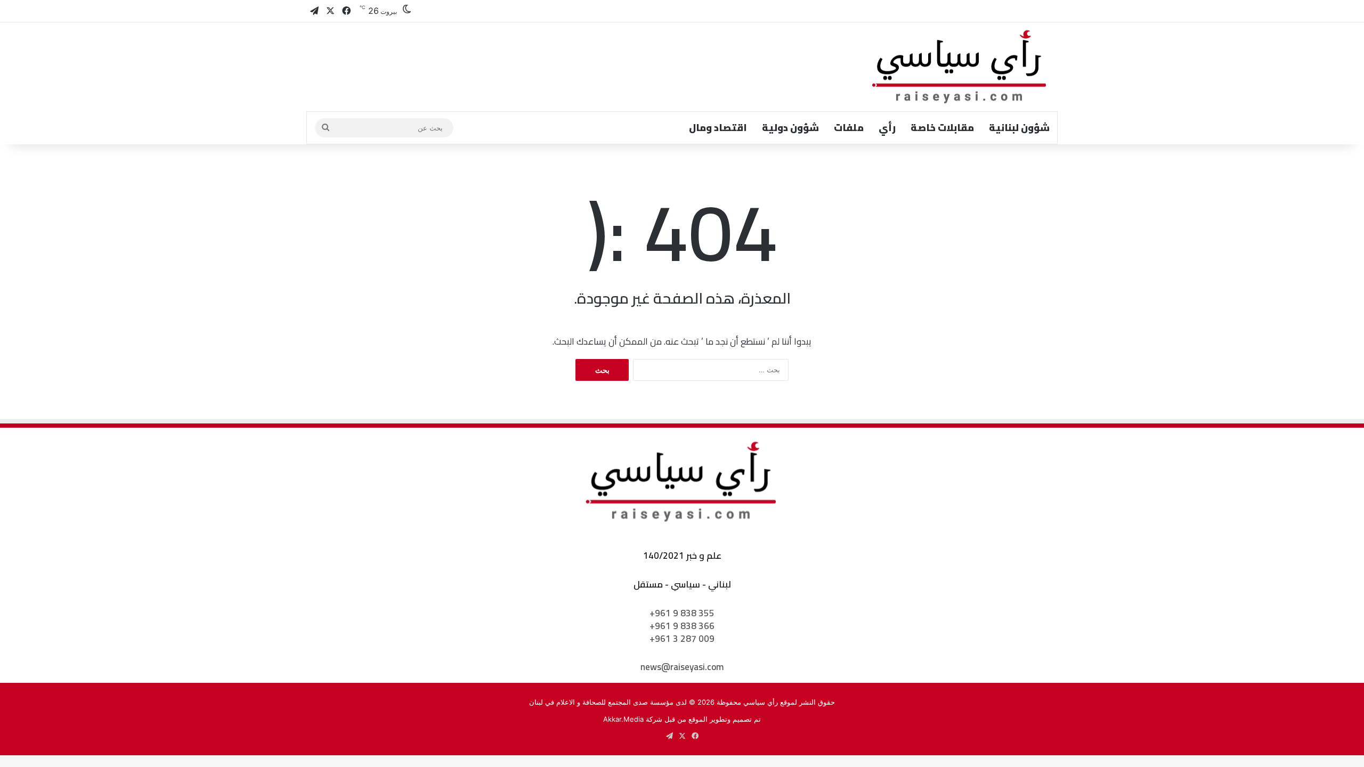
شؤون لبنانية (1019, 127)
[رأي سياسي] (960, 67)
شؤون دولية (790, 127)
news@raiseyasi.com (682, 666)
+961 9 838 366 (682, 625)
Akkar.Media (623, 719)
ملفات (849, 127)
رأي (887, 127)
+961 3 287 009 (682, 638)
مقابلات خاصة (942, 127)
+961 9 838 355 (682, 613)
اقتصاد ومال (718, 127)
